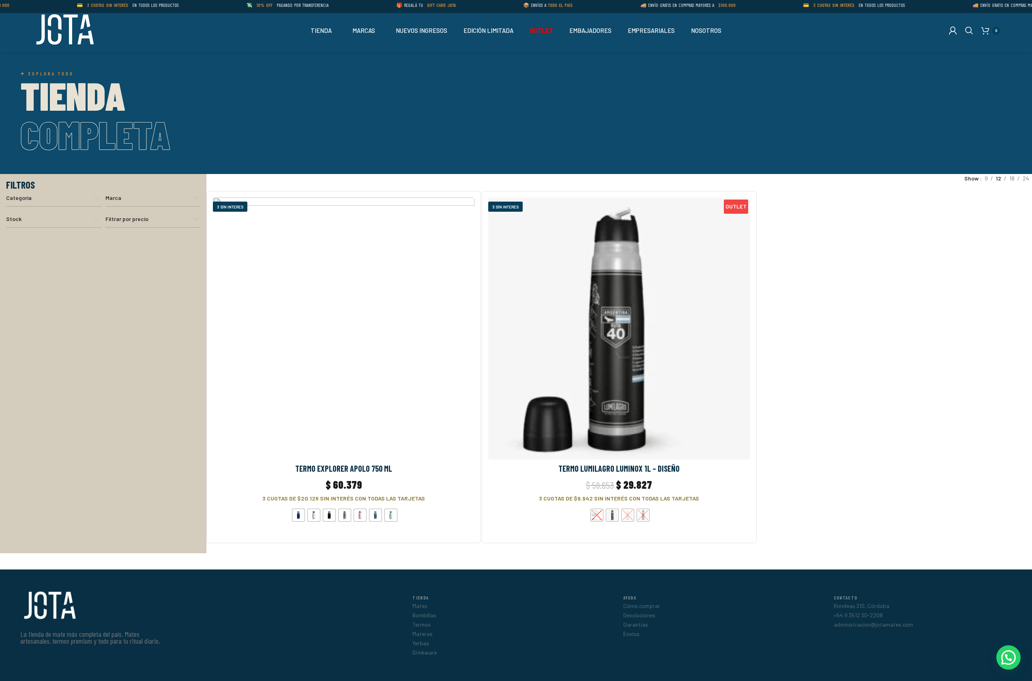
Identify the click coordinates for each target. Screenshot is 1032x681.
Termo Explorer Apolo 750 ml (343, 468)
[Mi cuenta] (953, 30)
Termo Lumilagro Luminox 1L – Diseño (619, 468)
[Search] (969, 30)
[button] (1008, 657)
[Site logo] (64, 29)
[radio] (298, 515)
